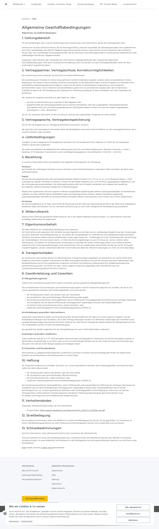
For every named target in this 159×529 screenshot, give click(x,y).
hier (107, 420)
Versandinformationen (32, 479)
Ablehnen (133, 520)
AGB (24, 448)
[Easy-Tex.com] (6, 4)
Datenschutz (26, 521)
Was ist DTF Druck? (30, 471)
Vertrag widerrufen (34, 499)
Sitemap (55, 479)
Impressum (14, 521)
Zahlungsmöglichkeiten (32, 475)
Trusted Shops (47, 448)
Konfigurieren (133, 514)
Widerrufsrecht (58, 488)
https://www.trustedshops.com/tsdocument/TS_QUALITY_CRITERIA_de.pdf (72, 410)
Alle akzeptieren (133, 507)
